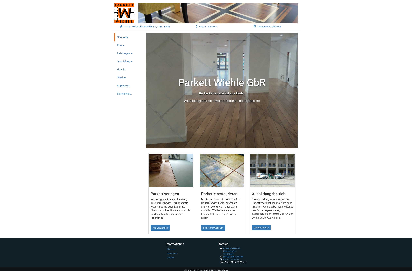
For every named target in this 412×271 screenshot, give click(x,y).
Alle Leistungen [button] (160, 228)
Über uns (171, 249)
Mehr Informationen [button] (213, 228)
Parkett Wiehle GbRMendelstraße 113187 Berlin (231, 251)
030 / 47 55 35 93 (208, 26)
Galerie (121, 69)
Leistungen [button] (124, 53)
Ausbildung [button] (124, 61)
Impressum (123, 85)
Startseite (122, 37)
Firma (120, 45)
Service (121, 77)
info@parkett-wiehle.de (269, 26)
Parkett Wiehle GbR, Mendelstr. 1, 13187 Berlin (147, 26)
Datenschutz (124, 93)
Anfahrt (170, 258)
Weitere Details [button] (261, 227)
